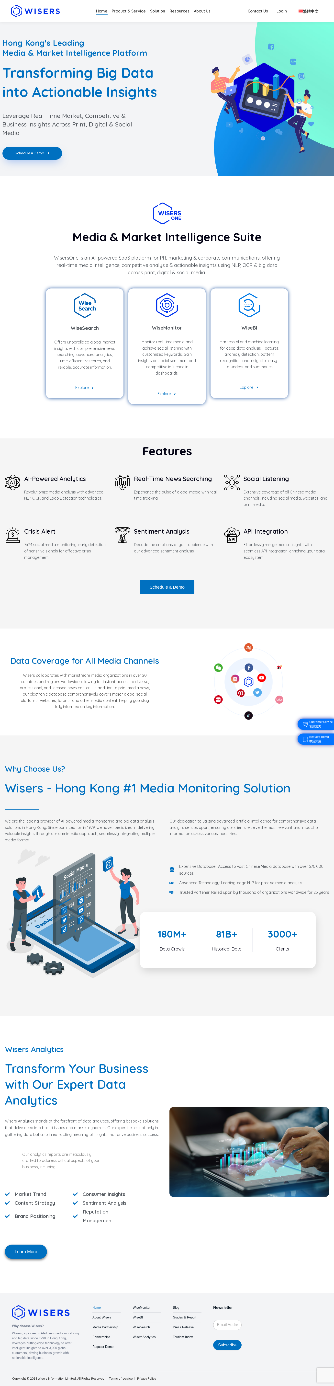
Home (96, 1307)
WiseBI (138, 1317)
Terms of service (121, 1378)
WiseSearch (141, 1327)
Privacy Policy (146, 1378)
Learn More (26, 1251)
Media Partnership (105, 1327)
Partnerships (101, 1337)
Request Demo (102, 1347)
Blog (176, 1307)
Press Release (183, 1327)
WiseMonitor (141, 1307)
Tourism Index (183, 1337)
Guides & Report (184, 1317)
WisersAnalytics (144, 1337)
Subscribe (227, 1345)
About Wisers (101, 1317)
